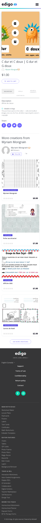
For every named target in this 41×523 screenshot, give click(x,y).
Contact (20, 385)
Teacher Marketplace (9, 492)
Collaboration (6, 486)
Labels (4, 422)
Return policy (20, 381)
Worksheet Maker (8, 410)
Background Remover (9, 467)
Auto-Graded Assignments (11, 477)
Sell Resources (7, 495)
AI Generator (6, 483)
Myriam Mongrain (11, 69)
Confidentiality (20, 376)
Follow (17, 154)
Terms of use (20, 371)
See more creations (20, 342)
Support (20, 366)
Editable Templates (8, 433)
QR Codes (5, 447)
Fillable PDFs (6, 480)
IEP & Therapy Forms (9, 514)
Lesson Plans (6, 413)
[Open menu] (37, 4)
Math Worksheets (8, 430)
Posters (4, 419)
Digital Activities (7, 489)
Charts (4, 441)
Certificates (6, 427)
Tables (4, 444)
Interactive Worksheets (10, 475)
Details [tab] (20, 91)
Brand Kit (5, 458)
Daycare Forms (7, 511)
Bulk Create (6, 461)
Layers (4, 464)
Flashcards (5, 416)
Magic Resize (6, 455)
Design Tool (6, 498)
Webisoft (34, 519)
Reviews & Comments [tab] (33, 91)
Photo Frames (7, 450)
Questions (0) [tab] (20, 95)
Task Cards (5, 425)
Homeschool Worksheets (10, 505)
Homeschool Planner (9, 508)
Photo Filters (6, 452)
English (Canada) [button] (7, 363)
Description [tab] (8, 91)
